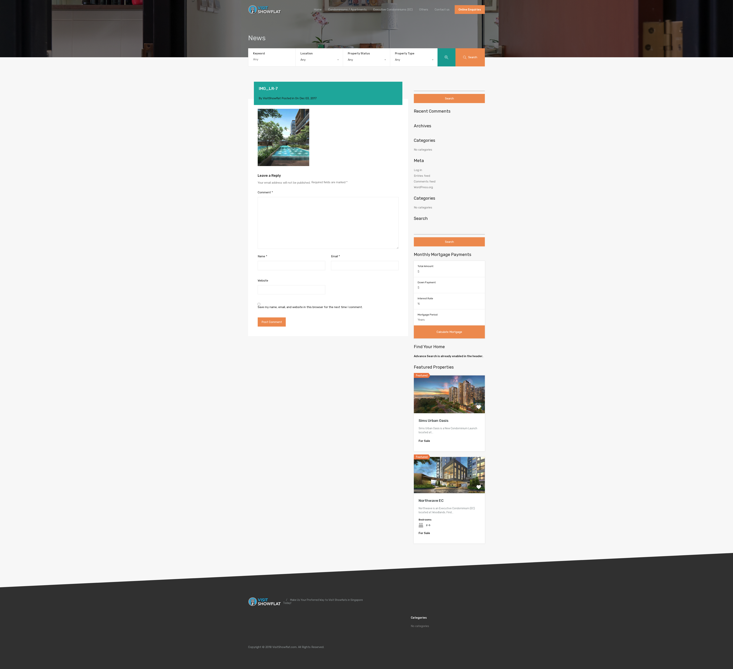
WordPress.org (423, 187)
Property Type (404, 53)
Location (306, 53)
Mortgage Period (428, 314)
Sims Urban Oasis (433, 420)
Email (335, 256)
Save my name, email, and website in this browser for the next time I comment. (310, 307)
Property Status (359, 53)
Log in (418, 170)
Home (318, 9)
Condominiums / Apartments (347, 9)
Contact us (442, 9)
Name (262, 256)
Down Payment (427, 282)
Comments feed (424, 181)
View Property (449, 405)
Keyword (259, 53)
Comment (265, 192)
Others (423, 9)
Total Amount (425, 266)
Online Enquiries (470, 9)
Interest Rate (425, 298)
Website (263, 280)
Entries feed (422, 176)
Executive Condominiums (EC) (393, 9)
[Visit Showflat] (265, 12)
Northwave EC (431, 500)
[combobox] (319, 59)
